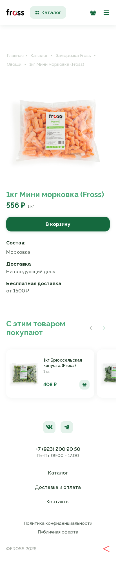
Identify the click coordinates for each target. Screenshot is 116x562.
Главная (15, 55)
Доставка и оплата (58, 487)
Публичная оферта (58, 532)
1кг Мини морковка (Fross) (56, 64)
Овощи (14, 64)
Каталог (39, 55)
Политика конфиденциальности (58, 523)
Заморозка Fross (73, 55)
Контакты (58, 501)
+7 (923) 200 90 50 (58, 449)
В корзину (58, 224)
